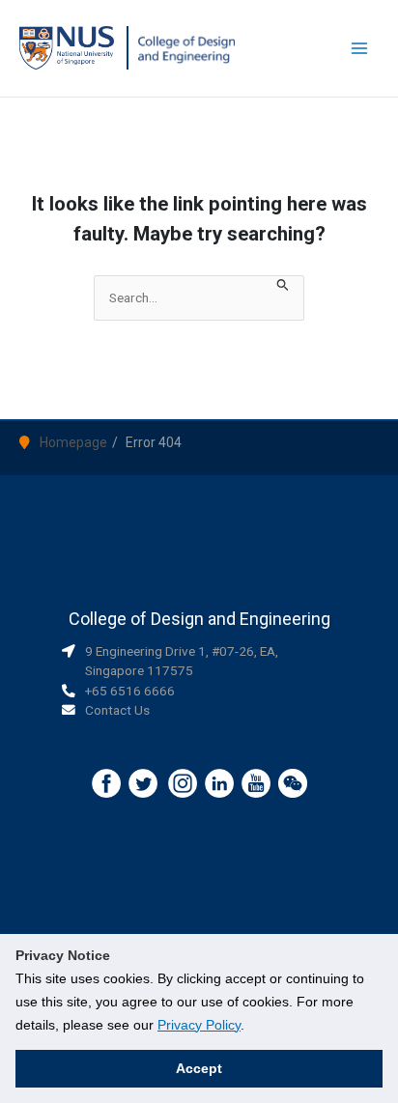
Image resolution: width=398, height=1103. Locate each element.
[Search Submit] (283, 286)
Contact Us (117, 710)
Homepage (73, 442)
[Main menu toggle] (360, 49)
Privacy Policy (199, 1024)
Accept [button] (199, 1068)
